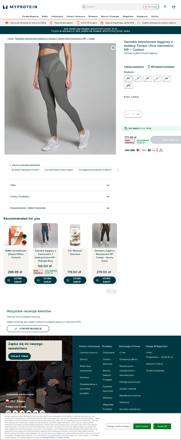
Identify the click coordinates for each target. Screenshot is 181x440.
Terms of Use (63, 437)
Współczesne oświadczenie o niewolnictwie (127, 370)
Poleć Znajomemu (159, 354)
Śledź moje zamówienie (86, 368)
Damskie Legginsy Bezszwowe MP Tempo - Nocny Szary (105, 255)
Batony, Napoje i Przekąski (107, 375)
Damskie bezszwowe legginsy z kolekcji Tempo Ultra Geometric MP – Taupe (55, 38)
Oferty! (155, 16)
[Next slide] (116, 260)
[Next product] (114, 291)
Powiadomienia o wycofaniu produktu (88, 388)
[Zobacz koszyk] (174, 7)
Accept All (162, 426)
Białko (45, 16)
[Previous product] (108, 291)
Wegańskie (128, 16)
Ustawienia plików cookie (20, 394)
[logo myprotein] (20, 7)
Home (10, 38)
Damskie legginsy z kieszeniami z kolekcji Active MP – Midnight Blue (45, 255)
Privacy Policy (48, 437)
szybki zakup (18, 280)
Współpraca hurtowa (130, 395)
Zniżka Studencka (155, 370)
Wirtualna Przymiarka (162, 66)
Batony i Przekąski (110, 16)
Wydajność (142, 16)
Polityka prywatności (130, 382)
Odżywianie (57, 16)
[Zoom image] (113, 47)
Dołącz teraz (19, 356)
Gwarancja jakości (128, 359)
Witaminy (93, 16)
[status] (133, 114)
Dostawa (84, 377)
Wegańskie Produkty (108, 406)
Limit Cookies (142, 426)
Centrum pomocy (89, 352)
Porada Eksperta (30, 16)
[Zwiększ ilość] (138, 114)
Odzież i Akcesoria (75, 16)
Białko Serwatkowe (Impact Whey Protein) (16, 254)
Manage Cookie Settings (118, 426)
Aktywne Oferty (154, 364)
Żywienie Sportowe (108, 388)
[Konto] (165, 7)
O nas (122, 352)
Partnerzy (124, 402)
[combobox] (120, 6)
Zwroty (83, 359)
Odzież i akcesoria (107, 361)
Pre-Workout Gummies (75, 252)
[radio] (128, 78)
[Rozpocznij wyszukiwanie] (84, 6)
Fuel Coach (152, 7)
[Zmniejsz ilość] (128, 114)
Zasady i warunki (127, 389)
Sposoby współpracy (130, 409)
